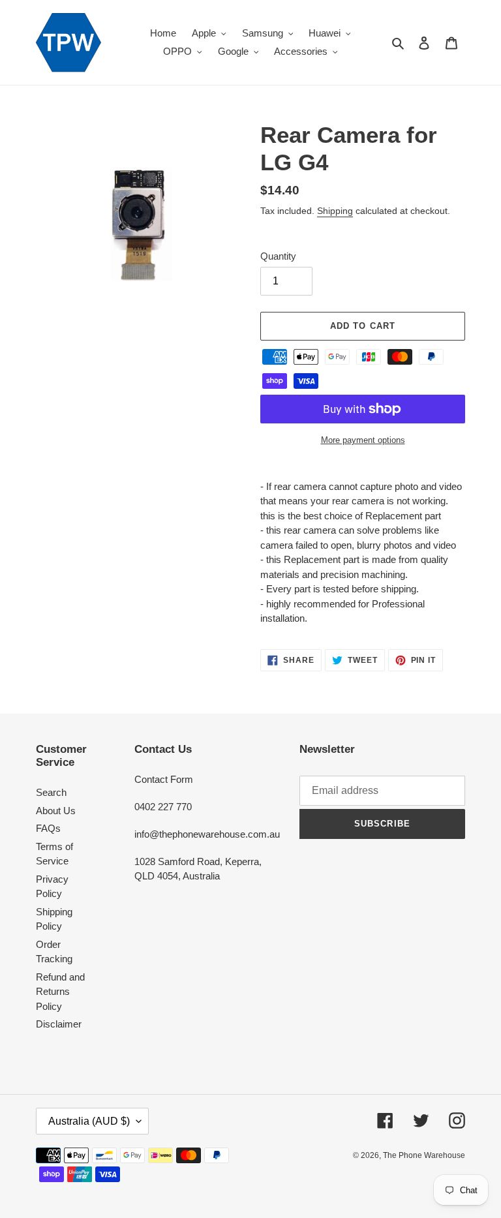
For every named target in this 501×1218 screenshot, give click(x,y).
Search (51, 792)
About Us (56, 810)
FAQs (48, 828)
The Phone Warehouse (424, 1155)
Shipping (335, 211)
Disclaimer (59, 1023)
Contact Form (163, 779)
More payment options (363, 440)
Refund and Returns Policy (60, 991)
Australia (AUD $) (89, 1121)
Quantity (278, 256)
